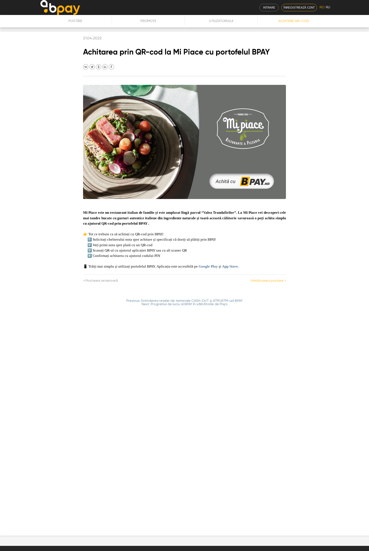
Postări (75, 21)
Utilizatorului (221, 21)
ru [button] (328, 7)
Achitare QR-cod (293, 21)
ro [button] (322, 7)
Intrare (269, 7)
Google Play (208, 266)
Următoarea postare (266, 281)
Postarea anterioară (102, 281)
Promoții (148, 21)
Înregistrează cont (299, 7)
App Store (230, 266)
